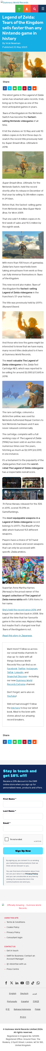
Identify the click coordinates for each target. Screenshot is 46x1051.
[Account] (27, 8)
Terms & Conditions (16, 922)
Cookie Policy (13, 927)
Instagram (31, 669)
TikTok (10, 672)
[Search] (34, 8)
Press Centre (13, 969)
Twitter (21, 669)
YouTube (11, 696)
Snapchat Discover (17, 676)
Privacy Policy (13, 932)
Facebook (12, 669)
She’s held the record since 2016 (19, 610)
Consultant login (14, 938)
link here (15, 708)
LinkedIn (18, 672)
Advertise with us (17, 964)
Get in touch (12, 951)
